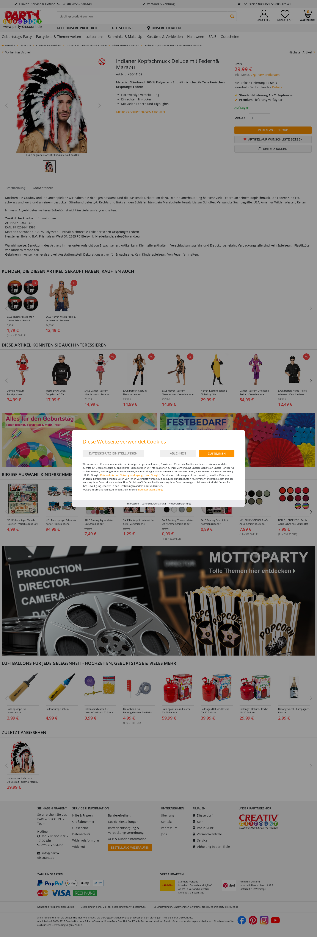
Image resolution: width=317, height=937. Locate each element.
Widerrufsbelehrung (179, 503)
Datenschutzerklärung (153, 503)
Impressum (133, 503)
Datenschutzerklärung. (150, 489)
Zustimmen (217, 453)
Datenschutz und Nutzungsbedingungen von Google (129, 475)
